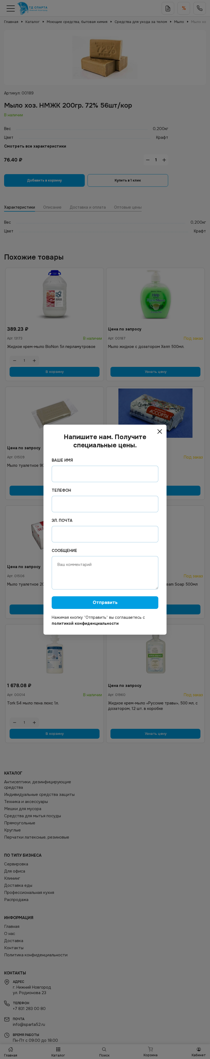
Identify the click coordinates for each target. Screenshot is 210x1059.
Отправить (105, 602)
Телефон (61, 490)
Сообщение (64, 550)
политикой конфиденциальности (85, 623)
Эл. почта (62, 520)
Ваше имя (62, 460)
